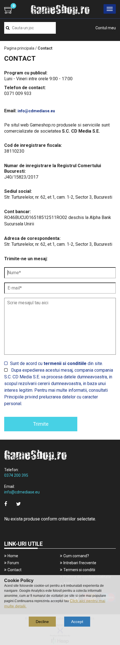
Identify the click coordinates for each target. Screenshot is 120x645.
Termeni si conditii (79, 570)
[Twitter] (18, 504)
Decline (42, 621)
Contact (14, 570)
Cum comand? (76, 556)
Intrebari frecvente (79, 563)
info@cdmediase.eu (36, 111)
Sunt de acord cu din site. (56, 363)
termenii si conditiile (65, 363)
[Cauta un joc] (7, 28)
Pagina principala (19, 48)
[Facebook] (5, 504)
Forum (13, 563)
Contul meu (105, 28)
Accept (77, 621)
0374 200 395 (16, 475)
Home (13, 556)
